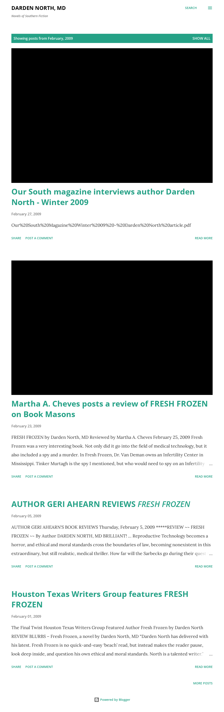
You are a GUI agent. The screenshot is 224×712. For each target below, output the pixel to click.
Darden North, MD (38, 7)
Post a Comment (39, 238)
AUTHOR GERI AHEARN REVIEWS (100, 504)
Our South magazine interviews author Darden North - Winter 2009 (103, 196)
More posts (203, 683)
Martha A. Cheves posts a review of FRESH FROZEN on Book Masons (109, 408)
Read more (204, 238)
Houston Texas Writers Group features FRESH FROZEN (100, 599)
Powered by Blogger (114, 700)
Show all (201, 38)
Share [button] (16, 238)
